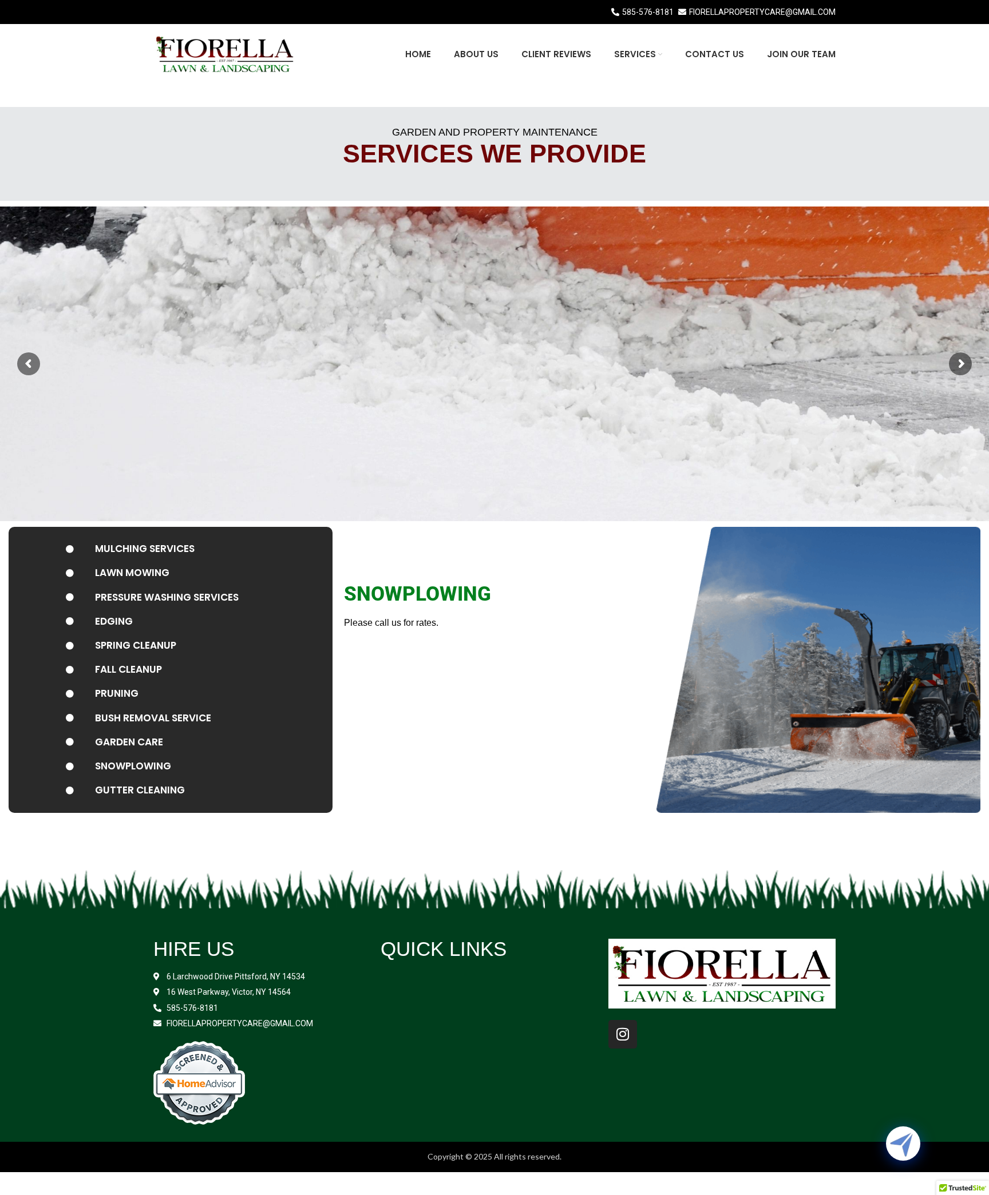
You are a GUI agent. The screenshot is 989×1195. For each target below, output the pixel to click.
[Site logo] (224, 53)
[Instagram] (622, 1034)
